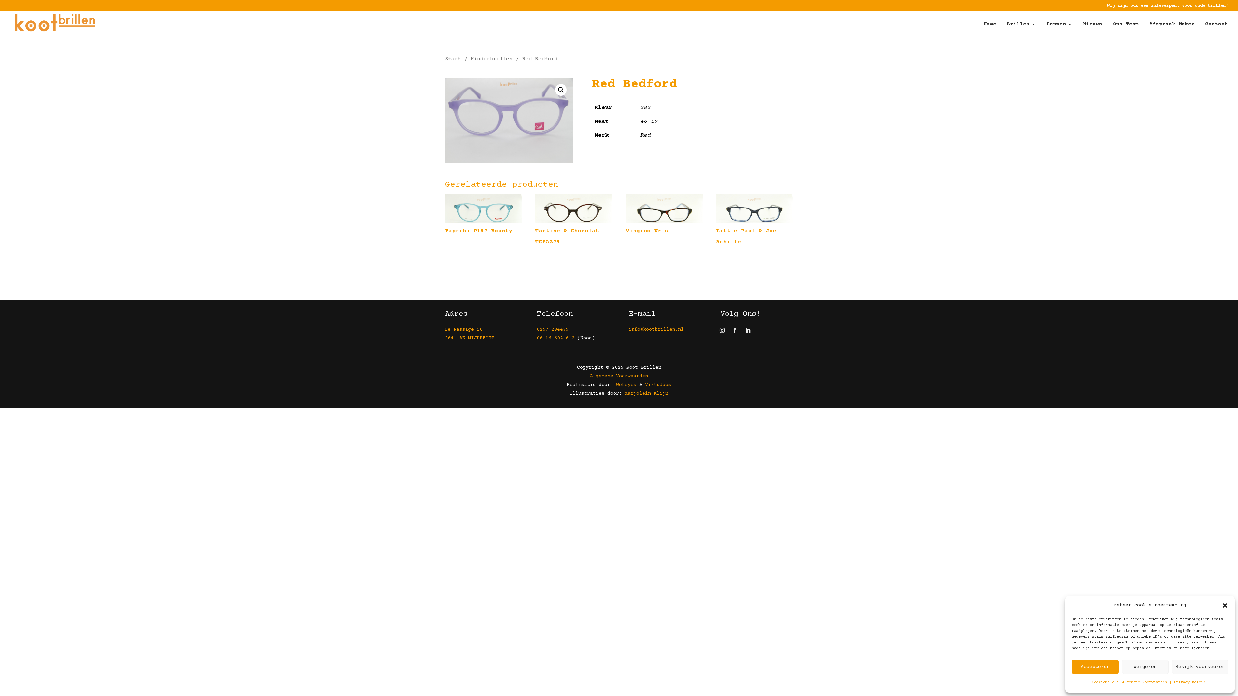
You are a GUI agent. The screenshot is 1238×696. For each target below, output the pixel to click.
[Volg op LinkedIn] (748, 330)
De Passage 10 (464, 329)
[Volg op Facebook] (735, 330)
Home (989, 24)
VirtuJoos (658, 385)
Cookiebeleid (1105, 683)
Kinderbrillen (492, 59)
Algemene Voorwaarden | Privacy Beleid (1163, 683)
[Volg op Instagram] (722, 330)
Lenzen (1056, 24)
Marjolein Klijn (646, 393)
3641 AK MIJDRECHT (469, 338)
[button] (1225, 605)
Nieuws (1092, 24)
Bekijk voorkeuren (1200, 667)
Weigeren (1145, 667)
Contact (1216, 24)
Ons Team (1126, 24)
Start (453, 59)
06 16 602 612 (556, 338)
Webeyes (626, 385)
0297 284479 (553, 329)
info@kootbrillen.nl (658, 329)
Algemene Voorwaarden (619, 376)
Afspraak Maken (1171, 24)
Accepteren (1095, 667)
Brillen (1018, 24)
